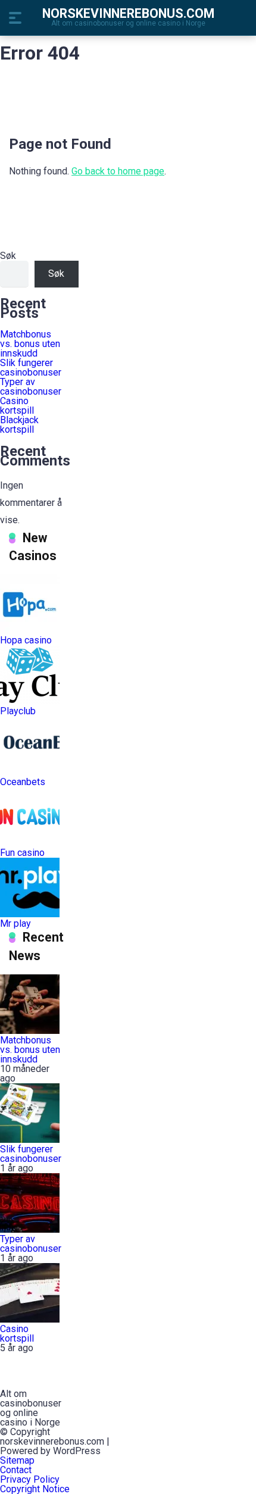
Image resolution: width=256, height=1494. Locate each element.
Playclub (18, 711)
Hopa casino (26, 640)
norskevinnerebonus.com (128, 13)
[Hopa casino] (30, 630)
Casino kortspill (17, 405)
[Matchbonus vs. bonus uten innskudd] (30, 1030)
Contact (16, 1470)
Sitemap (17, 1460)
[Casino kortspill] (30, 1319)
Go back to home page (117, 171)
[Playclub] (30, 701)
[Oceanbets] (30, 772)
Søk (8, 255)
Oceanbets (22, 781)
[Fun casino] (30, 843)
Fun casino (22, 852)
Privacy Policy (31, 1479)
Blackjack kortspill (19, 424)
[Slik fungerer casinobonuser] (30, 1139)
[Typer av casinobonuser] (30, 1229)
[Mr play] (30, 914)
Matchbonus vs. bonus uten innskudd (30, 344)
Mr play (15, 923)
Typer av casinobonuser (30, 386)
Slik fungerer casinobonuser (30, 367)
